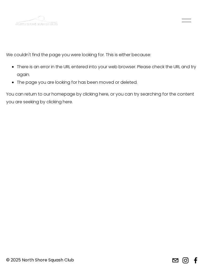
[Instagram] (185, 260)
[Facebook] (195, 260)
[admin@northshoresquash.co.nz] (175, 260)
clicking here (95, 94)
